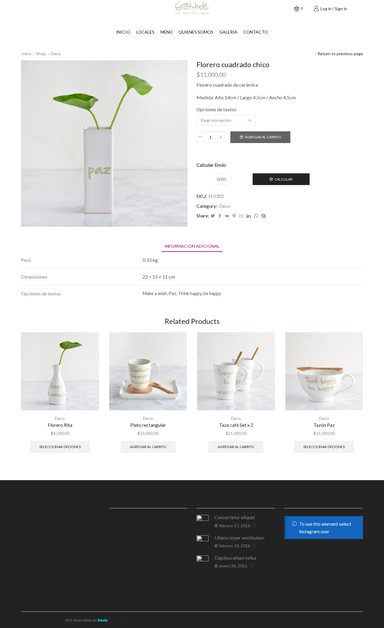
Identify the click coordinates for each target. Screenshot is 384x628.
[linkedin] (248, 216)
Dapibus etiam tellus (235, 558)
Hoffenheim (165, 587)
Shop (41, 53)
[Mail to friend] (241, 216)
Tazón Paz (324, 425)
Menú (166, 31)
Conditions (120, 553)
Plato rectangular (148, 425)
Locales (145, 31)
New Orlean (165, 542)
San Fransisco (167, 531)
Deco (56, 53)
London (160, 519)
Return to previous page (340, 53)
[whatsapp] (256, 216)
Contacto (255, 31)
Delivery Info (122, 542)
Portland (162, 564)
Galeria (228, 31)
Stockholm (164, 576)
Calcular (283, 179)
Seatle (159, 553)
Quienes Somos (195, 31)
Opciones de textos (216, 109)
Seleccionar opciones (60, 446)
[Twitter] (212, 216)
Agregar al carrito (263, 137)
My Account (121, 576)
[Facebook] (220, 216)
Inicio (123, 31)
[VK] (227, 216)
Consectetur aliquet (234, 517)
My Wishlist (121, 587)
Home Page (121, 519)
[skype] (263, 216)
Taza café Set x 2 (236, 425)
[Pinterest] (234, 216)
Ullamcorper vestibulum (239, 537)
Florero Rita (60, 425)
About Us (119, 531)
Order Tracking (125, 564)
